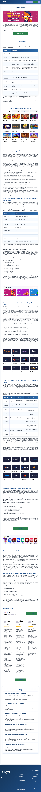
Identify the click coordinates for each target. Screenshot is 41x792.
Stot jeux (33, 111)
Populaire (6, 111)
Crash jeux (24, 111)
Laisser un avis (31, 613)
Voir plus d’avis (20, 679)
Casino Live (15, 111)
